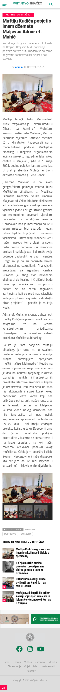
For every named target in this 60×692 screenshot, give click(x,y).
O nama (16, 662)
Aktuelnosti (48, 666)
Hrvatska (30, 529)
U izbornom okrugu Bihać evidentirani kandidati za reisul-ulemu (31, 582)
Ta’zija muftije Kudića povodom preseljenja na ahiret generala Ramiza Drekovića (30, 568)
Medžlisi (53, 662)
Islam (36, 666)
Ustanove (40, 662)
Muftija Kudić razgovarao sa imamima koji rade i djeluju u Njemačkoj (33, 552)
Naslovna (26, 534)
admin (19, 67)
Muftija (28, 662)
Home (6, 662)
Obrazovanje (14, 666)
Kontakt (31, 671)
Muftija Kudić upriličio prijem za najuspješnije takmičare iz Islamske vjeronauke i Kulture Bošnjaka (33, 598)
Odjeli (27, 666)
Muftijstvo (10, 534)
